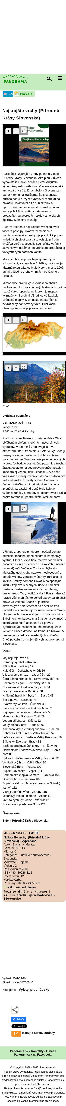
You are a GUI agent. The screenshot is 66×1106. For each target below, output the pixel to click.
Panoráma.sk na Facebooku (33, 1054)
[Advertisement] (33, 37)
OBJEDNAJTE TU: (19, 833)
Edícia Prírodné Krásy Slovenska (25, 820)
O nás (50, 1051)
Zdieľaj (20, 1019)
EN (11, 94)
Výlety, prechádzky (34, 989)
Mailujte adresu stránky (38, 1033)
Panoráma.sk (48, 1067)
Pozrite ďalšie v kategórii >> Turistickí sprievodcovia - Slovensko (30, 895)
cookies (46, 1088)
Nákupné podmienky (21, 887)
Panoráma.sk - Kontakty (26, 1051)
